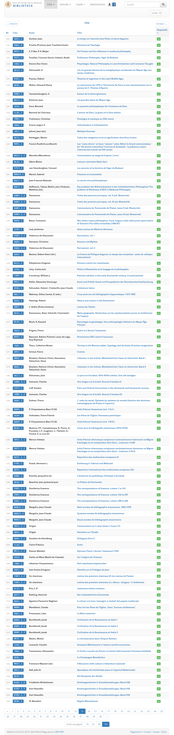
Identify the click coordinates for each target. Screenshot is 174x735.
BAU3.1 (18, 254)
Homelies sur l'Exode (87, 532)
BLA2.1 (18, 162)
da (159, 39)
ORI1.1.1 (19, 526)
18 (115, 711)
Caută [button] (79, 4)
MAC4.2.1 (19, 155)
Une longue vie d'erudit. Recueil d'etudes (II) (99, 394)
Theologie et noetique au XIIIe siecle (95, 118)
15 (95, 711)
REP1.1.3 (19, 469)
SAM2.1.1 (19, 382)
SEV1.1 (18, 106)
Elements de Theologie (88, 45)
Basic (164, 731)
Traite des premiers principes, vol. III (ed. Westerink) (103, 201)
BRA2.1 (18, 358)
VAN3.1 (18, 94)
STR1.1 (18, 463)
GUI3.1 (18, 39)
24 (155, 711)
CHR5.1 (18, 563)
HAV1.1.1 (19, 538)
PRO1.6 (18, 45)
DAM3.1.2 (19, 195)
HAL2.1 (18, 670)
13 (82, 711)
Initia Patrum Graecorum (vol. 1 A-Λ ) (95, 409)
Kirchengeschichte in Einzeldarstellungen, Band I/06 (103, 682)
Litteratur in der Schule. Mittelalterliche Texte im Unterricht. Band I (111, 358)
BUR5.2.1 (19, 620)
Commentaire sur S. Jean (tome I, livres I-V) (98, 526)
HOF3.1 (18, 187)
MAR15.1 (19, 507)
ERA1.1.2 (19, 494)
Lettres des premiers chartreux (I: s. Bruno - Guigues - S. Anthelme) (110, 582)
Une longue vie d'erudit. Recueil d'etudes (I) (99, 381)
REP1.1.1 (19, 457)
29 (28, 716)
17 (108, 711)
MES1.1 (18, 638)
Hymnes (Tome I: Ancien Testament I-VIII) (98, 551)
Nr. (7, 32)
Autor (32, 32)
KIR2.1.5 (19, 688)
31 (41, 716)
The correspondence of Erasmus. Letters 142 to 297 (102, 494)
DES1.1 (18, 313)
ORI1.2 (18, 532)
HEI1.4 (18, 137)
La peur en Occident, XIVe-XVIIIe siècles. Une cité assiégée (106, 375)
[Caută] (163, 4)
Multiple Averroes (86, 131)
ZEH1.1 (18, 288)
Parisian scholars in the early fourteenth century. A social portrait (110, 275)
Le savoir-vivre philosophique (92, 180)
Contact (147, 731)
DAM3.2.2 (19, 208)
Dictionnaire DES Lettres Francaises (95, 336)
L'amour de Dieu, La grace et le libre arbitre (99, 112)
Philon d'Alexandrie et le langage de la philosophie (103, 269)
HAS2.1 (18, 300)
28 (21, 716)
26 (8, 716)
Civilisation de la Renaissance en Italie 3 (97, 632)
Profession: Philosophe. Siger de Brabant (97, 57)
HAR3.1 (18, 242)
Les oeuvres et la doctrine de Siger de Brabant (100, 168)
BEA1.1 (18, 428)
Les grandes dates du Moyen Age (93, 100)
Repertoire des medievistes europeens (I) (98, 457)
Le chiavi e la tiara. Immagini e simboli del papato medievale (108, 601)
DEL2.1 (18, 100)
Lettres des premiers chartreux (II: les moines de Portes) (105, 576)
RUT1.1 (18, 595)
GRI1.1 (18, 351)
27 (14, 716)
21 (135, 711)
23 (148, 711)
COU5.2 (18, 275)
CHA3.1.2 (19, 576)
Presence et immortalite (89, 174)
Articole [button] (64, 4)
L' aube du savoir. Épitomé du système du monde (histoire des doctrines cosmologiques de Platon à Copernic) (113, 402)
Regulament (136, 731)
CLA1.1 (18, 112)
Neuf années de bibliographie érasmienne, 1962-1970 (104, 507)
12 (75, 711)
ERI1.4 (18, 570)
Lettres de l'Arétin (86, 306)
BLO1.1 (18, 322)
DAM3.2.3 (19, 214)
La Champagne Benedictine (91, 657)
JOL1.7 (18, 131)
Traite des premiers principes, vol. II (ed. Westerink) (103, 195)
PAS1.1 (18, 79)
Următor (161, 23)
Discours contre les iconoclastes (93, 263)
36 (74, 716)
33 (54, 716)
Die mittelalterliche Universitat (93, 594)
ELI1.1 (18, 588)
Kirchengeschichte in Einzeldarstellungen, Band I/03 (103, 694)
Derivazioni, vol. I (85, 235)
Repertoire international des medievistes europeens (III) (105, 469)
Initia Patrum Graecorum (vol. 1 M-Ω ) (96, 421)
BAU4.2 (18, 422)
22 (142, 711)
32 (47, 716)
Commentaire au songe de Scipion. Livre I (98, 155)
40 (100, 716)
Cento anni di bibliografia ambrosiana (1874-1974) (102, 428)
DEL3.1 (18, 375)
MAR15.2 (19, 513)
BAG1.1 (18, 601)
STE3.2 (18, 168)
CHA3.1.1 (19, 582)
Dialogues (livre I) (86, 538)
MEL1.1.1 (19, 551)
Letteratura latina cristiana (91, 588)
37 (81, 716)
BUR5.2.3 (19, 632)
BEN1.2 (18, 701)
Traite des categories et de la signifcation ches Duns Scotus (107, 137)
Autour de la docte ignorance (91, 93)
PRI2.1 (18, 330)
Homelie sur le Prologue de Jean (93, 569)
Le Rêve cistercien (86, 613)
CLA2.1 (18, 545)
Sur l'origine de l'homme (89, 557)
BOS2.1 (18, 337)
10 (62, 711)
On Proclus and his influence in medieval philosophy (104, 51)
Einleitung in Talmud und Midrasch (95, 463)
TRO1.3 (18, 119)
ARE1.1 (18, 307)
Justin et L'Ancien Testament (91, 330)
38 (87, 716)
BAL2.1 (18, 180)
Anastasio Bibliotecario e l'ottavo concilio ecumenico (103, 644)
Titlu (79, 32)
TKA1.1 (18, 345)
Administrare (97, 4)
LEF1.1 (18, 388)
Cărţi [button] (50, 4)
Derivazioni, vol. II (86, 248)
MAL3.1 (18, 294)
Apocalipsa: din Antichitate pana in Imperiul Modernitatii (106, 669)
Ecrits (80, 544)
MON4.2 (18, 607)
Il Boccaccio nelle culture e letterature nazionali (101, 663)
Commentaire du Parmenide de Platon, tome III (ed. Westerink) (109, 214)
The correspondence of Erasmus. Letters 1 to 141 (101, 488)
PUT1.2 (18, 57)
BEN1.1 (18, 657)
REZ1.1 (18, 676)
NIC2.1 (18, 263)
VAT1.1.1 (19, 439)
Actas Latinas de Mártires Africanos (95, 229)
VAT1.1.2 (19, 448)
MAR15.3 (19, 519)
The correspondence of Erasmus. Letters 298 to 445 (102, 500)
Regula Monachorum (87, 701)
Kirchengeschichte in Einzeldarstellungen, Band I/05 (103, 688)
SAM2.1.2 (19, 394)
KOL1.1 (18, 282)
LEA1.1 (18, 229)
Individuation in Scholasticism (92, 125)
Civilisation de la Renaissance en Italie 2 (97, 626)
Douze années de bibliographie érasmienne (99, 519)
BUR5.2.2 (19, 626)
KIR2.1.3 (19, 695)
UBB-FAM (59, 731)
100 (106, 724)
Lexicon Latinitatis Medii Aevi (92, 161)
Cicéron (81, 351)
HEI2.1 (18, 70)
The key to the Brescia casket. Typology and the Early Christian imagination (115, 345)
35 (67, 716)
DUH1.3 (18, 400)
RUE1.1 (18, 144)
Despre (156, 731)
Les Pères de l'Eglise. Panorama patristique (99, 415)
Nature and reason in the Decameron (96, 300)
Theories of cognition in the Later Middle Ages (100, 78)
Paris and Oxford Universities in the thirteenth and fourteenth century (113, 388)
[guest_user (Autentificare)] (110, 4)
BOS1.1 (18, 51)
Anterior (12, 23)
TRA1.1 (18, 651)
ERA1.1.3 (19, 501)
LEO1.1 (18, 645)
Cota (15, 32)
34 (61, 716)
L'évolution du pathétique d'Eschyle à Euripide (100, 475)
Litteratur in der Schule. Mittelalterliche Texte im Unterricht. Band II (111, 366)
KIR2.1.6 (19, 682)
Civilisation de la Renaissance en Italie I (97, 619)
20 (128, 711)
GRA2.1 (18, 125)
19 (122, 711)
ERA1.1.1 (19, 488)
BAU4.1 (18, 409)
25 (161, 711)
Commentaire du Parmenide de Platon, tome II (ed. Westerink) (108, 208)
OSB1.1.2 (19, 248)
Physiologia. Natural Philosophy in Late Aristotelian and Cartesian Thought (115, 63)
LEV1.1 (18, 269)
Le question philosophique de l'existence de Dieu (102, 106)
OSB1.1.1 (19, 235)
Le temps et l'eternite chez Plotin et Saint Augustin (103, 38)
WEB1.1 (18, 85)
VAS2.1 (18, 557)
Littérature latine (86, 288)
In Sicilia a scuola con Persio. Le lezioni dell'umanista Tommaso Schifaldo (114, 651)
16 (102, 711)
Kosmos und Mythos (87, 241)
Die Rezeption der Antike (89, 676)
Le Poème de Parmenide (89, 482)
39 (94, 716)
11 (69, 711)
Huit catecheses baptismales (91, 563)
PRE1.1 (18, 613)
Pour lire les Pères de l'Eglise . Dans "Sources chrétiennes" (106, 607)
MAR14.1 (19, 174)
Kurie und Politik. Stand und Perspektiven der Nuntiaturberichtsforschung (115, 281)
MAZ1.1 (18, 663)
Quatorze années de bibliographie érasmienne (100, 513)
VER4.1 (18, 415)
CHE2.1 (18, 64)
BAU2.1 (18, 220)
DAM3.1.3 (19, 202)
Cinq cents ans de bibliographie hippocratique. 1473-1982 (106, 294)
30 (34, 716)
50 (99, 724)
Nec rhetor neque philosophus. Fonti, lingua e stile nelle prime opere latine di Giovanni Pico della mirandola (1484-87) (115, 222)
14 (89, 711)
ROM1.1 (18, 476)
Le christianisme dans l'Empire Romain (97, 638)
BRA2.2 (18, 367)
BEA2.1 (18, 482)
